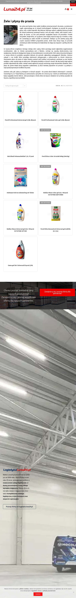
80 (64, 85)
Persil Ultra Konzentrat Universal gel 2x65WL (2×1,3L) (56, 230)
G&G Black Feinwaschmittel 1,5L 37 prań (20, 156)
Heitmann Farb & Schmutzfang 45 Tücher (20, 192)
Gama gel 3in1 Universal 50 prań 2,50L (20, 265)
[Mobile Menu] (70, 9)
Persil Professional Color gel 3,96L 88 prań (55, 120)
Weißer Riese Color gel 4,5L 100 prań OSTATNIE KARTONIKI (55, 194)
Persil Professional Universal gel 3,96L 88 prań (20, 120)
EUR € (72, 2)
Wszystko (69, 85)
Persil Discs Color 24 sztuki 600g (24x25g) (55, 156)
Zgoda (38, 594)
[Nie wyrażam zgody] (74, 592)
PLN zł (72, 4)
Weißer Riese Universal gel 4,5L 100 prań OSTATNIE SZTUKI (20, 230)
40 (61, 85)
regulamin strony (36, 590)
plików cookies (24, 588)
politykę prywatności (49, 590)
